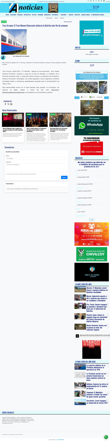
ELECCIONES (13, 15)
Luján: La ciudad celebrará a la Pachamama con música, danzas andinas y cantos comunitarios (36, 130)
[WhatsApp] (91, 1)
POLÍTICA (34, 15)
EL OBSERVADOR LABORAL (97, 15)
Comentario (8, 162)
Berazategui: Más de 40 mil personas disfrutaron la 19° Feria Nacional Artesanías (58, 130)
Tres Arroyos (49, 18)
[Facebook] (96, 1)
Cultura (62, 18)
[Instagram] (99, 1)
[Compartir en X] (8, 104)
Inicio (7, 15)
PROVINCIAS (55, 15)
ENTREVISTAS (27, 15)
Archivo (71, 15)
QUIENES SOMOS (85, 15)
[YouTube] (104, 1)
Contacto (77, 15)
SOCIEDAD (20, 15)
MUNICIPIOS (47, 15)
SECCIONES (64, 15)
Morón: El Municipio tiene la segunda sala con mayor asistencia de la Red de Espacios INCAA (13, 130)
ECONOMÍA (40, 15)
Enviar (64, 177)
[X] (94, 1)
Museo (56, 18)
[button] (89, 1)
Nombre (7, 155)
